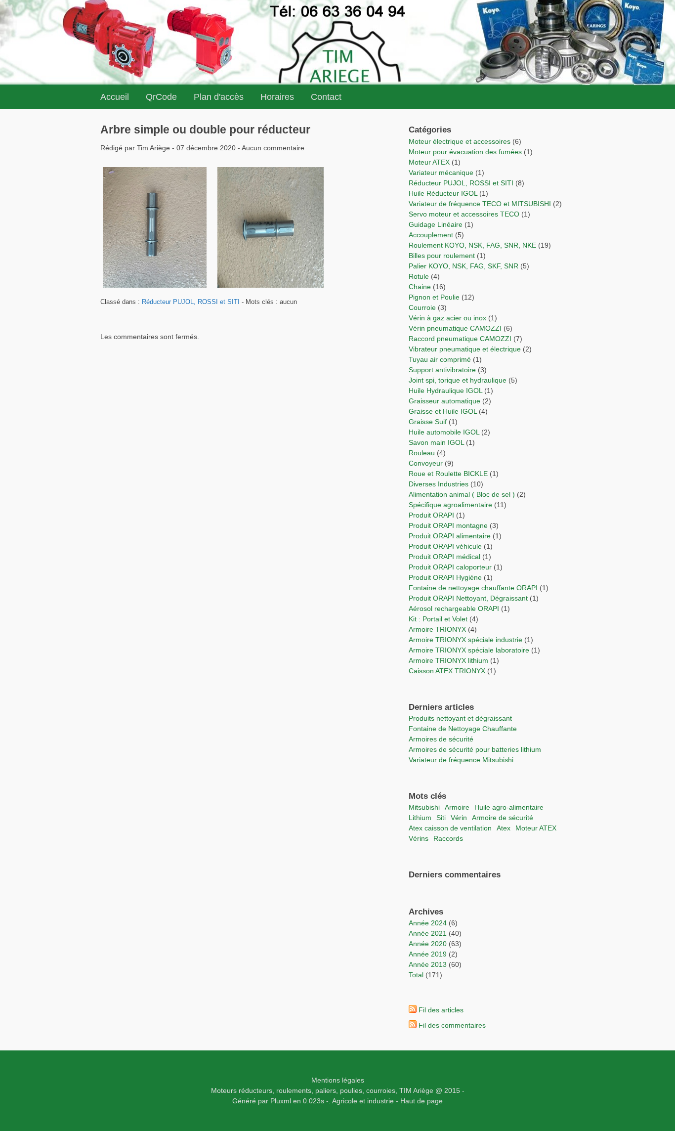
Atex (503, 828)
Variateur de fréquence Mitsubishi (461, 760)
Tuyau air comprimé (440, 359)
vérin (459, 818)
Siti (441, 818)
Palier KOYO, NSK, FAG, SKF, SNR (463, 266)
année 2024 (428, 923)
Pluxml (280, 1101)
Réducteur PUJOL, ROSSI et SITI (191, 302)
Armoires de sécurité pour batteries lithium (475, 749)
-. (328, 1101)
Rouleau (422, 453)
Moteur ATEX (429, 162)
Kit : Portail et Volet (439, 619)
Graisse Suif (428, 422)
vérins (418, 838)
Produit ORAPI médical (444, 557)
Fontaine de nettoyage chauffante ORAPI (473, 588)
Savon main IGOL (436, 442)
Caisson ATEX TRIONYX (448, 671)
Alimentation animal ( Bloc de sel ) (462, 494)
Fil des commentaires (452, 1025)
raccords (448, 838)
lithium (420, 818)
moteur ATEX (535, 828)
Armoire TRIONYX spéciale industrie (466, 640)
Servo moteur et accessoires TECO (464, 214)
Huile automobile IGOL (444, 432)
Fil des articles (441, 1010)
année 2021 (428, 933)
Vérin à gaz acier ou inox (448, 318)
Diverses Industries (438, 484)
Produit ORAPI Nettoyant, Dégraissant (469, 598)
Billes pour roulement (442, 256)
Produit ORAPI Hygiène (446, 577)
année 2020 (428, 944)
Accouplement (431, 235)
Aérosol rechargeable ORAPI (454, 608)
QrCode (161, 97)
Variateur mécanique (441, 172)
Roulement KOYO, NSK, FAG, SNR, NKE (472, 245)
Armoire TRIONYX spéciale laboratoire (470, 650)
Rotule (419, 276)
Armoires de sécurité (441, 739)
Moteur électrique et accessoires (459, 141)
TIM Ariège (416, 1090)
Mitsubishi (424, 807)
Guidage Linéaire (436, 224)
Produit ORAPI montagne (448, 525)
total (417, 975)
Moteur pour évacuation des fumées (466, 152)
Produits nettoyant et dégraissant (460, 718)
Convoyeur (426, 463)
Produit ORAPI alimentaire (450, 536)
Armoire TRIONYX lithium (449, 660)
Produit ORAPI (431, 515)
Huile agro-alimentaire (509, 807)
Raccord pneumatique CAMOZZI (460, 339)
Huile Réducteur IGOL (443, 193)
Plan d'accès (219, 97)
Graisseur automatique (444, 401)
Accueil (114, 97)
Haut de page (421, 1101)
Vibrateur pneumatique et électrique (465, 349)
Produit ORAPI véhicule (445, 546)
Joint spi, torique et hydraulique (457, 380)
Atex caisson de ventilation (450, 828)
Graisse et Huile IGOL (443, 411)
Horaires (277, 97)
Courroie (422, 307)
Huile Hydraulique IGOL (445, 390)
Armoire (457, 807)
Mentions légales (337, 1080)
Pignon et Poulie (434, 297)
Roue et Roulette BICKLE (448, 474)
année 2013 (428, 964)
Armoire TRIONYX (437, 629)
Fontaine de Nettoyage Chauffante (463, 729)
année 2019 (428, 954)
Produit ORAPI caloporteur (450, 567)
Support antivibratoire (442, 370)
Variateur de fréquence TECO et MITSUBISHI (480, 204)
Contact (326, 97)
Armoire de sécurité (502, 818)
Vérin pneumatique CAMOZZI (455, 328)
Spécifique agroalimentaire (451, 505)
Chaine (420, 287)
